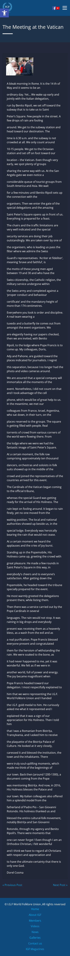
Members (35, 920)
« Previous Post (12, 885)
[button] (4, 13)
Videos (35, 926)
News (35, 932)
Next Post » (60, 885)
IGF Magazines (35, 949)
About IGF (35, 915)
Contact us (35, 943)
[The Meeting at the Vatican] (35, 65)
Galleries (35, 937)
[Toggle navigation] (64, 7)
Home (35, 909)
